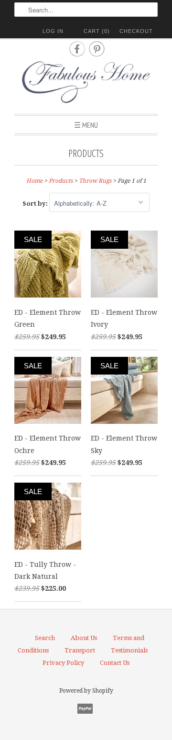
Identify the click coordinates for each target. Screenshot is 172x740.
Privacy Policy (63, 662)
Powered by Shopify (86, 690)
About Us (84, 637)
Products (86, 153)
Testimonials (129, 650)
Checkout (136, 31)
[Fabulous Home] (86, 83)
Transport (79, 650)
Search (45, 637)
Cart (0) (97, 31)
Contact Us (114, 662)
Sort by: (35, 203)
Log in (53, 31)
